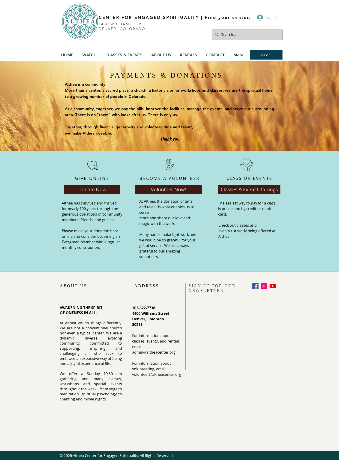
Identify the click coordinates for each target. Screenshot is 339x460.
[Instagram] (264, 286)
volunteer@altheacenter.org (156, 374)
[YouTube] (273, 286)
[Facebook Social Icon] (255, 286)
